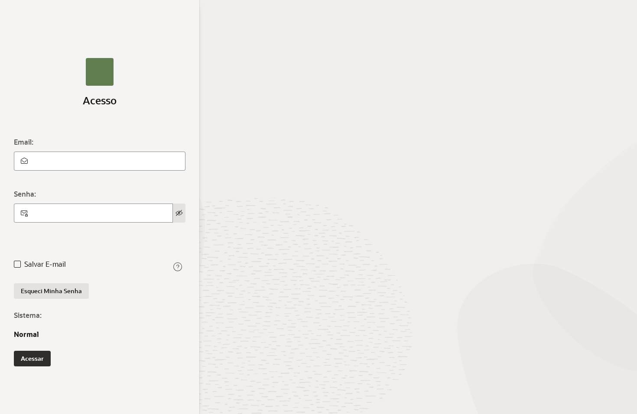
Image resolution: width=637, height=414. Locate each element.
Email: (23, 141)
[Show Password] (179, 213)
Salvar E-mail (45, 264)
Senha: (25, 193)
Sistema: (28, 315)
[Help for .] (177, 266)
